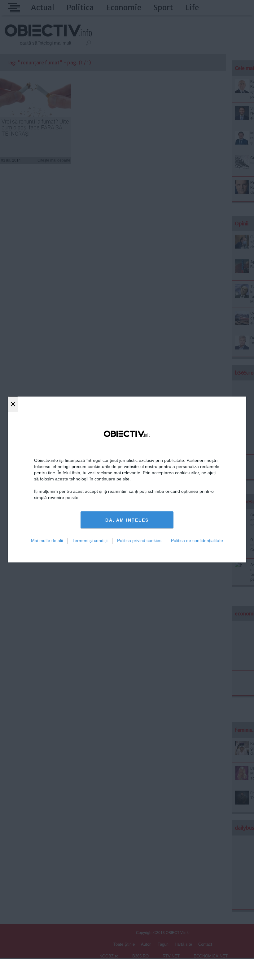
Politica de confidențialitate (197, 540)
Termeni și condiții (89, 540)
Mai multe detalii (47, 540)
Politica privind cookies (139, 540)
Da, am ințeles (127, 520)
